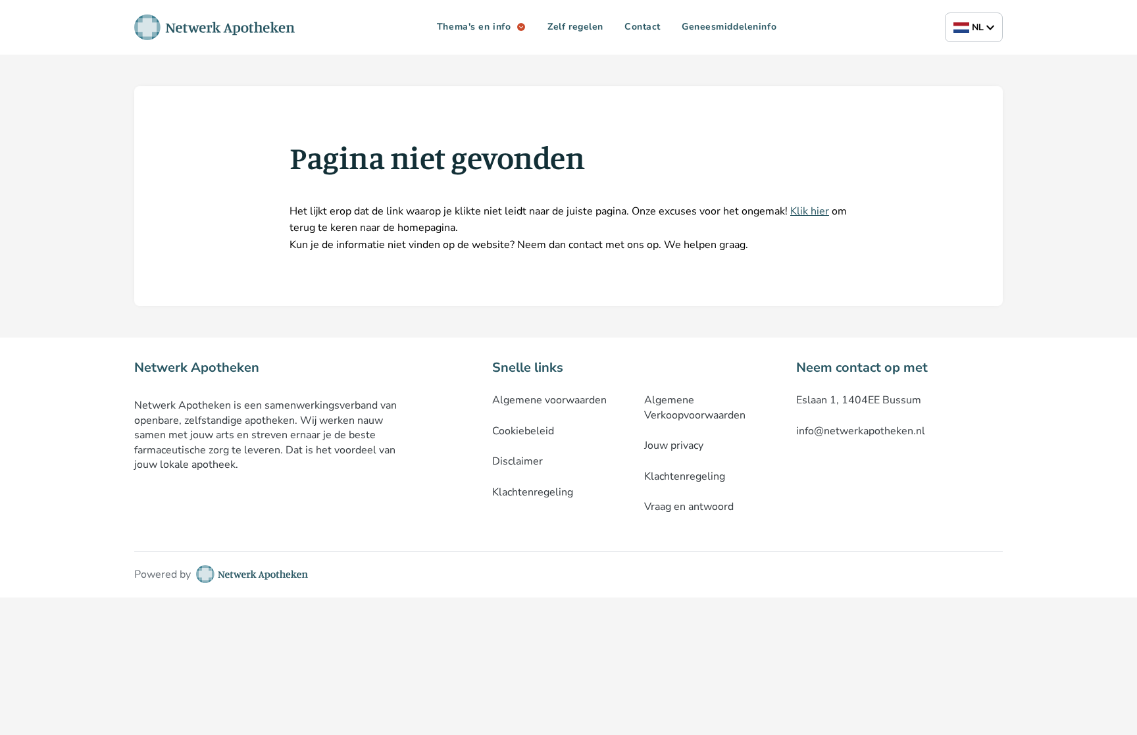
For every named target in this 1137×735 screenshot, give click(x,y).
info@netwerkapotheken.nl (860, 431)
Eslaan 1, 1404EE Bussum (858, 400)
